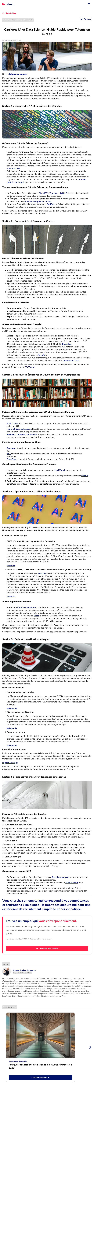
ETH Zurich (12, 423)
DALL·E (63, 193)
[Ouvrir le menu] (89, 4)
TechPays (42, 355)
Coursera (11, 448)
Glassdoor (67, 344)
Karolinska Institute (26, 607)
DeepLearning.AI (60, 877)
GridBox (50, 204)
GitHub (84, 475)
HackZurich (59, 470)
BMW (36, 615)
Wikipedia (12, 708)
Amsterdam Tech (71, 360)
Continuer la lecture (39, 1077)
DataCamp (12, 459)
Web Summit (71, 882)
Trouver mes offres (48, 948)
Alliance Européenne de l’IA (37, 201)
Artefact (11, 565)
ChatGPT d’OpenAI (48, 193)
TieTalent (30, 367)
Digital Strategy (10, 762)
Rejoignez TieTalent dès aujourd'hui (51, 905)
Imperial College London (19, 429)
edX (9, 453)
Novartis (42, 573)
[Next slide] (90, 1047)
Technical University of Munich (22, 434)
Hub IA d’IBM (13, 168)
